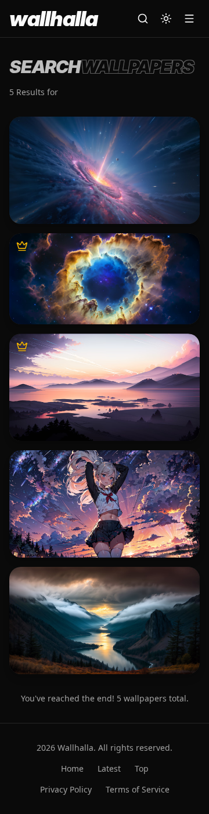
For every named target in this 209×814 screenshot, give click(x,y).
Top (142, 768)
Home (72, 768)
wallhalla (53, 18)
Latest (109, 768)
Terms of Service (138, 789)
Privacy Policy (66, 789)
